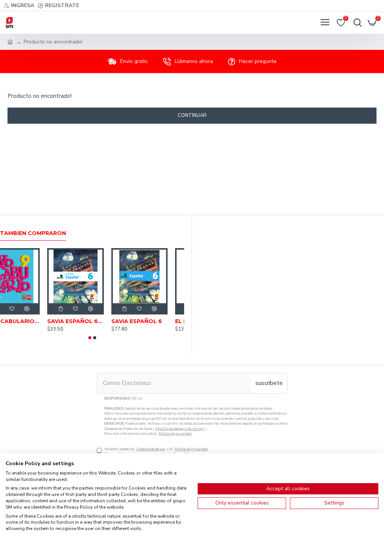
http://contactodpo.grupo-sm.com (179, 429)
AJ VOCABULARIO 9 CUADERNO (28, 321)
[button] (89, 337)
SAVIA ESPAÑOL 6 (153, 321)
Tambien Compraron (33, 233)
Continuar (192, 115)
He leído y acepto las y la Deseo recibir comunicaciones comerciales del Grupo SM (196, 426)
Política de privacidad (175, 433)
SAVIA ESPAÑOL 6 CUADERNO (92, 321)
